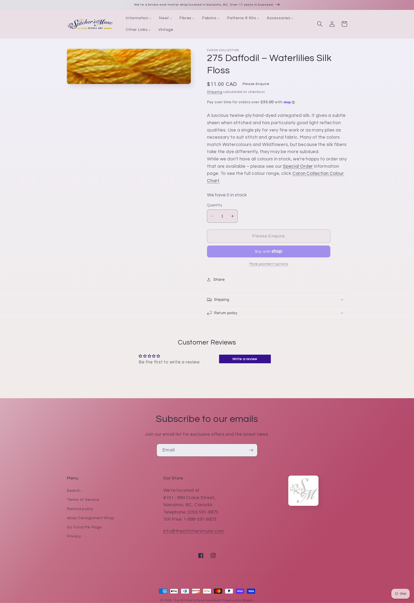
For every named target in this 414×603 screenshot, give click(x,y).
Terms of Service (83, 500)
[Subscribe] (251, 450)
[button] (320, 24)
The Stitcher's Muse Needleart (197, 600)
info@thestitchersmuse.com (193, 531)
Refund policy (80, 509)
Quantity (214, 205)
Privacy (74, 536)
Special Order (298, 166)
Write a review (244, 359)
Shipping (214, 92)
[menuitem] (138, 18)
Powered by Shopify (238, 600)
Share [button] (219, 279)
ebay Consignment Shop (90, 518)
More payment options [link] (268, 264)
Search (74, 491)
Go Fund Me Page (84, 527)
